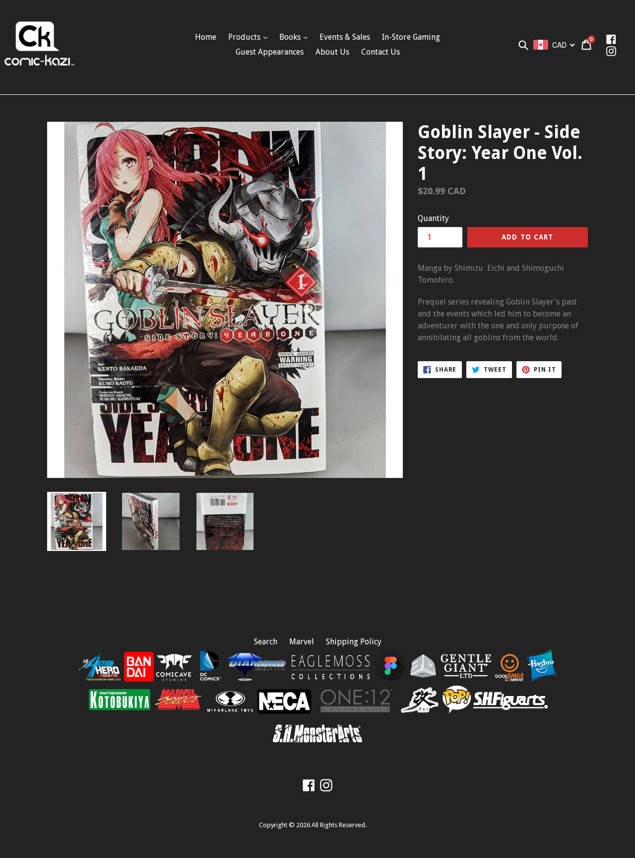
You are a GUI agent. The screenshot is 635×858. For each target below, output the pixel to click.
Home (205, 37)
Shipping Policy (353, 641)
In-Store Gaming (411, 37)
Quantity (433, 218)
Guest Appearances (270, 52)
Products (245, 37)
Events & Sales (344, 37)
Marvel (301, 641)
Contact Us (380, 52)
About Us (332, 52)
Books (291, 37)
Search (265, 641)
